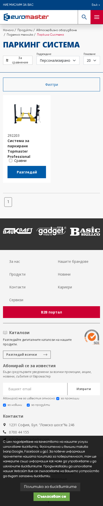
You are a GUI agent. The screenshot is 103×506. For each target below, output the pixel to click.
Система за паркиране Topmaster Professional (19, 146)
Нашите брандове (73, 261)
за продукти (40, 405)
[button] (84, 17)
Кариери (65, 287)
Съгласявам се (51, 497)
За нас (14, 261)
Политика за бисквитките (50, 487)
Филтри (51, 84)
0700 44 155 (19, 432)
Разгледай (27, 172)
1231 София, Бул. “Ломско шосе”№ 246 (41, 424)
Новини (64, 274)
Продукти (17, 274)
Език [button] (95, 5)
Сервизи (16, 299)
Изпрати (83, 389)
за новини (15, 405)
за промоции (70, 398)
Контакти (17, 287)
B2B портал (51, 312)
